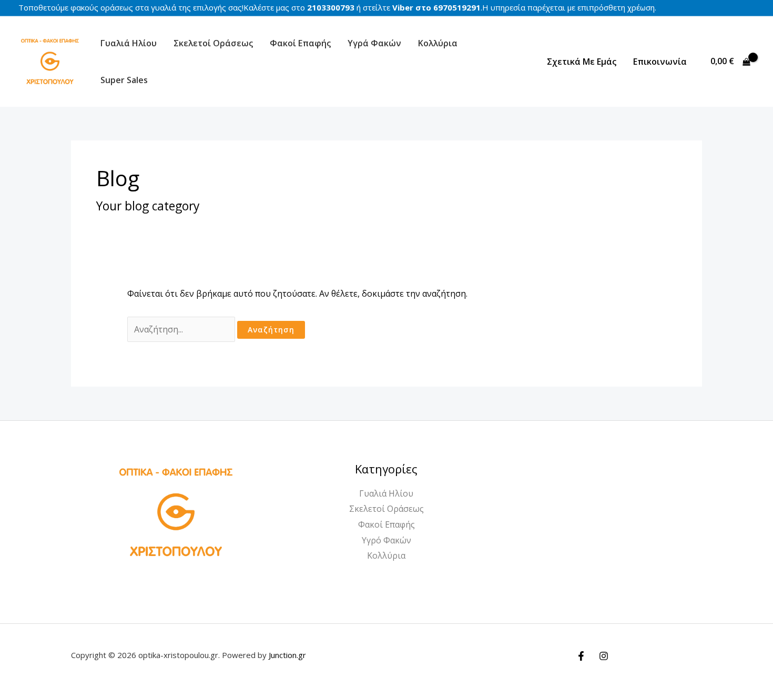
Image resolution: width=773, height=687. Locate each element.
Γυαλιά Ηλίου (128, 43)
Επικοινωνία (660, 61)
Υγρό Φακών (386, 540)
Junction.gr (287, 655)
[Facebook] (581, 656)
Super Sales (124, 80)
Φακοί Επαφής (300, 43)
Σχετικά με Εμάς (581, 61)
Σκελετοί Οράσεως (213, 43)
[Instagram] (603, 656)
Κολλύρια (437, 43)
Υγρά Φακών (374, 43)
